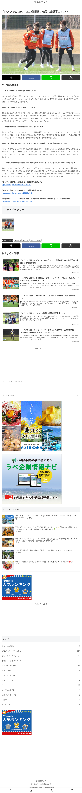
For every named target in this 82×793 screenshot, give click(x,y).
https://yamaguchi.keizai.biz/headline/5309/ (17, 201)
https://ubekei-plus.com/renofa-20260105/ (16, 185)
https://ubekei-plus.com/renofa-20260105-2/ (17, 193)
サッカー (26, 240)
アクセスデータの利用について (41, 784)
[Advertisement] (41, 364)
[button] (71, 77)
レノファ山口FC (8, 240)
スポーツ (18, 240)
